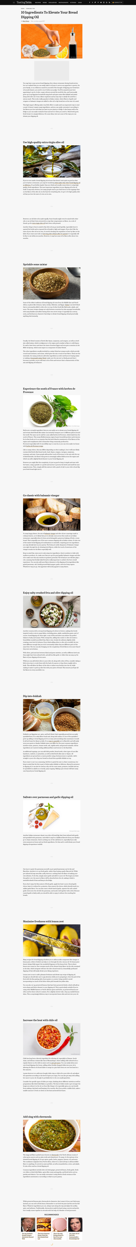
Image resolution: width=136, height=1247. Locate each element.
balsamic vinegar (50, 533)
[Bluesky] (101, 2)
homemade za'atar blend (38, 358)
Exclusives (53, 2)
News (45, 2)
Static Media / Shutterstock (76, 57)
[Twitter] (92, 2)
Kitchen (73, 2)
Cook (80, 2)
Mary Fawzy (26, 21)
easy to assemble (54, 741)
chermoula (54, 1155)
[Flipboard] (95, 2)
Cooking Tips (30, 8)
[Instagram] (104, 2)
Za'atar (67, 305)
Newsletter (118, 2)
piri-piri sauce (56, 1063)
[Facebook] (89, 2)
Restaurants (63, 2)
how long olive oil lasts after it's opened (55, 234)
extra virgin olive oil (38, 223)
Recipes (38, 2)
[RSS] (109, 2)
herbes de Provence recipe (34, 446)
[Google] (106, 2)
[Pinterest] (98, 2)
